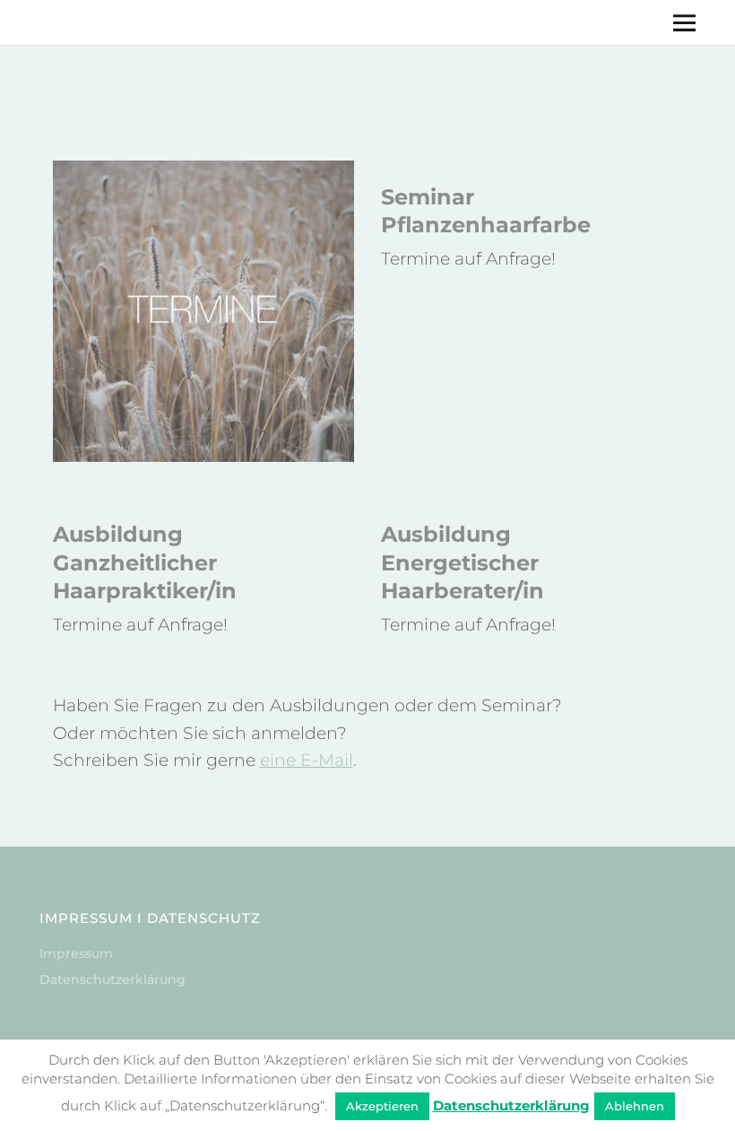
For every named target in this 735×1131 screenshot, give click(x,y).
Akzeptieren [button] (382, 1106)
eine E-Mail (306, 760)
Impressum (76, 953)
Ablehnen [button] (634, 1106)
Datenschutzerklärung (112, 979)
